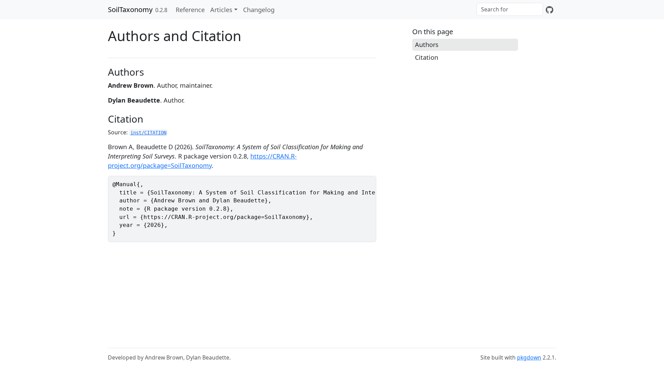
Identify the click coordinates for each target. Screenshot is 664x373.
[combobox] (510, 9)
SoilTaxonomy (130, 9)
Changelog (259, 10)
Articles (221, 10)
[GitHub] (549, 10)
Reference (190, 10)
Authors (427, 44)
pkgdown (529, 357)
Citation (426, 57)
